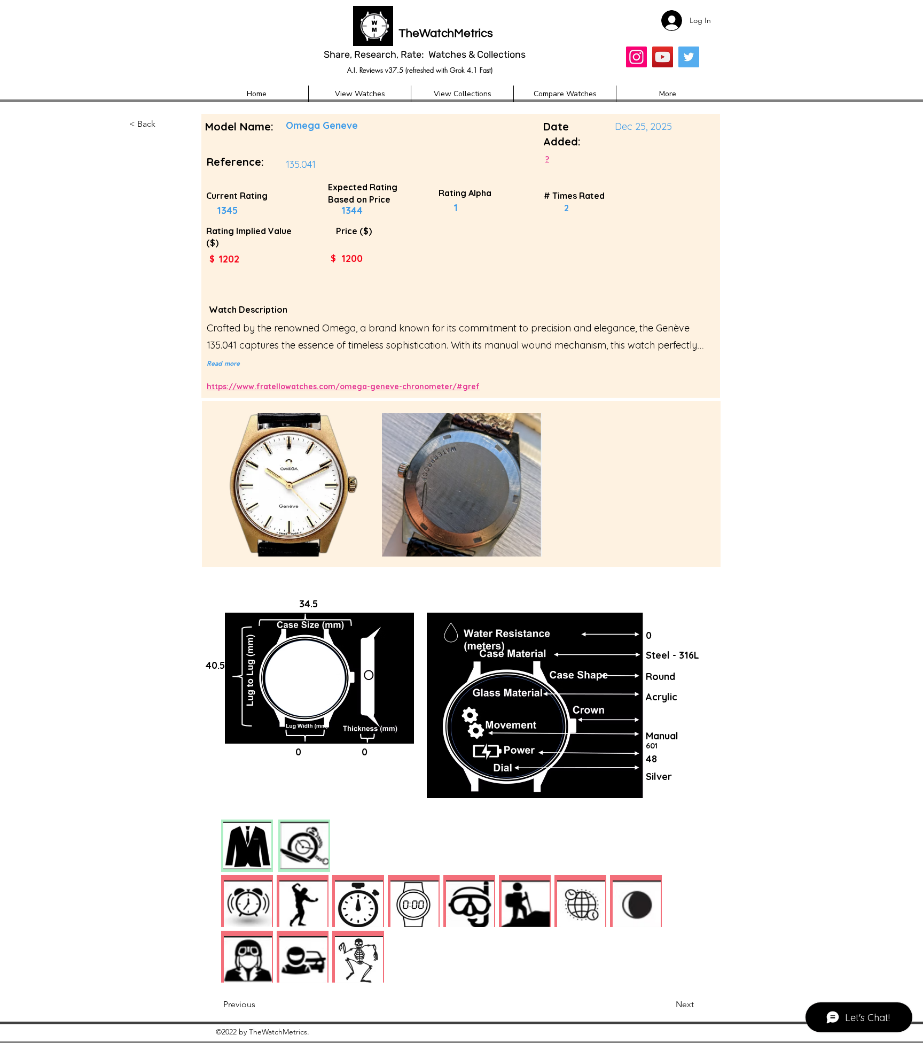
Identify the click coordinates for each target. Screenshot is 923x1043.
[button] (164, 124)
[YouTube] (662, 57)
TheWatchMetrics (445, 33)
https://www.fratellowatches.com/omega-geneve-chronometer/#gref (343, 386)
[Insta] (636, 57)
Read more (223, 363)
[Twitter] (688, 57)
